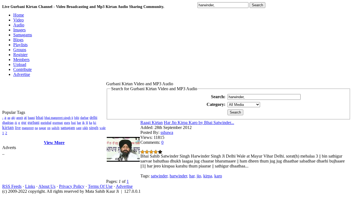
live (18, 128)
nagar (42, 128)
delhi (93, 118)
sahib (56, 128)
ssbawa (167, 132)
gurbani (33, 122)
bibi (76, 118)
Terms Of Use (100, 186)
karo (218, 176)
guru (67, 123)
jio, (199, 176)
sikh (85, 128)
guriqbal (46, 123)
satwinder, (160, 176)
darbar (84, 118)
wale (103, 128)
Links (30, 186)
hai (73, 122)
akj (13, 118)
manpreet (28, 128)
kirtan (8, 127)
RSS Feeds (12, 186)
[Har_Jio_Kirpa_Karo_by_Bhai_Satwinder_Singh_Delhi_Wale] (123, 160)
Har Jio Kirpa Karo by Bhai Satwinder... (199, 122)
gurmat (57, 122)
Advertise (124, 186)
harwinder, (179, 176)
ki (94, 122)
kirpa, (208, 176)
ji (87, 122)
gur (23, 122)
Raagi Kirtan (151, 122)
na (36, 128)
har (79, 123)
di (16, 122)
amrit (19, 118)
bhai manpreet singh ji (58, 118)
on (48, 128)
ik (83, 123)
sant (78, 128)
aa (8, 118)
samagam (68, 128)
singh (93, 127)
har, (192, 176)
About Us (46, 186)
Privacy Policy (71, 186)
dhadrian (8, 123)
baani (31, 118)
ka (90, 123)
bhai (39, 117)
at (25, 118)
